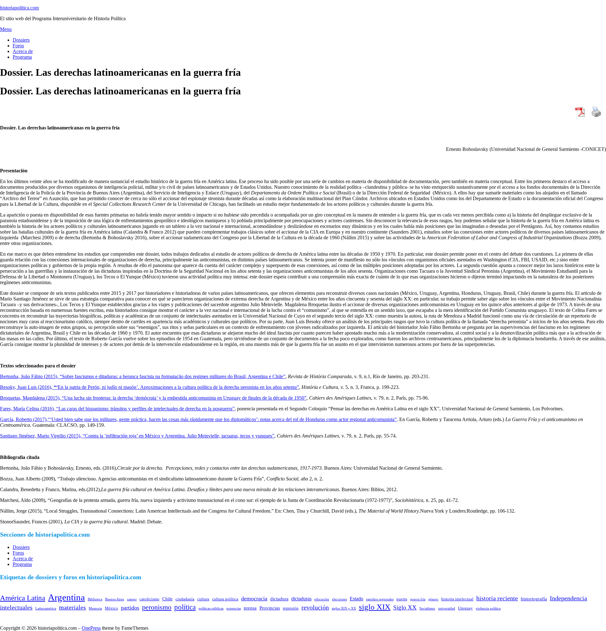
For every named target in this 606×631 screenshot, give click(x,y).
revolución (315, 607)
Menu (6, 29)
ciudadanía (184, 599)
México (111, 608)
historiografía (534, 598)
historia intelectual (457, 599)
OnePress (91, 628)
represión (291, 608)
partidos (130, 607)
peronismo (156, 607)
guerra (401, 599)
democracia (254, 598)
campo (132, 599)
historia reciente (497, 598)
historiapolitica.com (19, 7)
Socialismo (427, 608)
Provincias (269, 607)
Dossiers (21, 40)
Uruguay (465, 608)
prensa (250, 607)
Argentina (66, 597)
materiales (72, 607)
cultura (203, 599)
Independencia (568, 598)
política (185, 607)
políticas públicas (211, 608)
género (433, 599)
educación (321, 599)
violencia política (488, 608)
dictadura (279, 598)
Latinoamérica (45, 608)
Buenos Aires (114, 599)
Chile (167, 598)
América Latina (22, 598)
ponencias (233, 608)
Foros (18, 45)
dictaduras (301, 599)
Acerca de (23, 51)
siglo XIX (374, 607)
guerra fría (417, 599)
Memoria (95, 608)
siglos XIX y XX (344, 608)
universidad (446, 608)
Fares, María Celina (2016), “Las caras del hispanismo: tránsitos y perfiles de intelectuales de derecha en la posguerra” (117, 408)
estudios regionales (380, 599)
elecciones (339, 599)
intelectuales (16, 607)
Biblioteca (95, 599)
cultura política (225, 599)
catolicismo (149, 599)
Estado (356, 599)
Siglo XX (405, 607)
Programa (22, 57)
